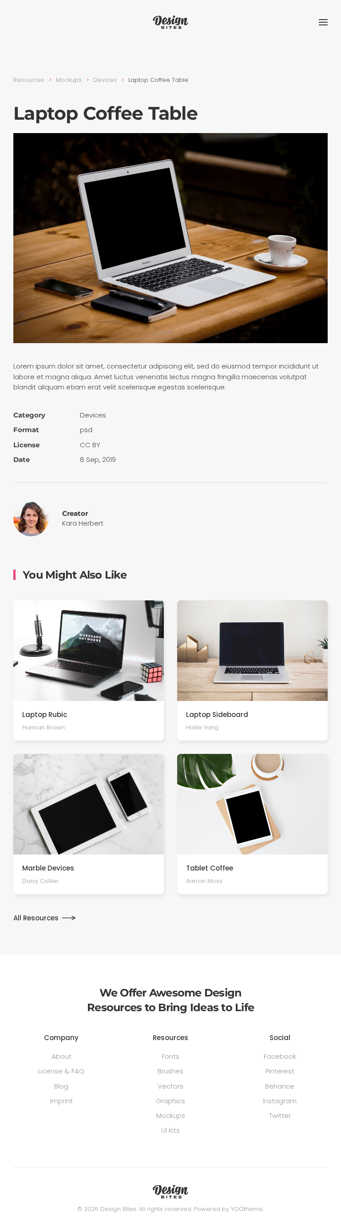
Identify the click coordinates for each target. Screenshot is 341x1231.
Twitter (280, 1115)
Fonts (170, 1056)
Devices (93, 415)
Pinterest (280, 1071)
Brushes (170, 1071)
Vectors (170, 1086)
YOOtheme (247, 1209)
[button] (323, 22)
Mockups (170, 1115)
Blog (61, 1086)
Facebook (280, 1056)
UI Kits (170, 1130)
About (61, 1056)
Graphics (170, 1100)
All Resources (36, 918)
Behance (279, 1086)
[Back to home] (170, 22)
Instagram (280, 1100)
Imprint (61, 1100)
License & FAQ (61, 1071)
